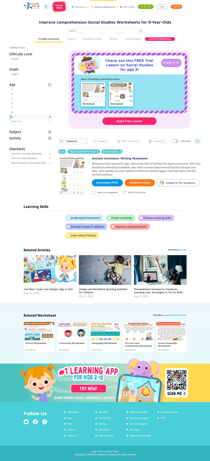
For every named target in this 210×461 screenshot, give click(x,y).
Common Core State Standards (26, 153)
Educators (80, 7)
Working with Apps (139, 417)
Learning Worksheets (175, 315)
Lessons (71, 38)
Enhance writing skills (157, 218)
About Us (72, 429)
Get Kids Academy (139, 423)
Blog (69, 423)
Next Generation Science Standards (28, 162)
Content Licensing (170, 412)
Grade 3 (15, 74)
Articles (182, 249)
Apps (70, 417)
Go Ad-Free (145, 6)
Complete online (139, 183)
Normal (15, 58)
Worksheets (73, 412)
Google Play (104, 417)
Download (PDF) (107, 183)
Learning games (133, 38)
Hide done (186, 141)
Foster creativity (121, 218)
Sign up (176, 6)
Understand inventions (85, 218)
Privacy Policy (112, 451)
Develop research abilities (87, 226)
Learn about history (83, 235)
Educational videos (92, 38)
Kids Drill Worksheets (160, 38)
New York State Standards (24, 158)
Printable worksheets (49, 38)
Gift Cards (128, 7)
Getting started (106, 435)
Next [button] (189, 276)
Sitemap (103, 423)
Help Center (104, 429)
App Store (103, 412)
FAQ (163, 417)
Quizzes (113, 38)
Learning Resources (104, 7)
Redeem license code (140, 435)
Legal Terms (97, 451)
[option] (50, 275)
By (61, 141)
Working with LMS (138, 412)
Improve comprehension (131, 226)
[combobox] (75, 141)
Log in (162, 6)
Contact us (72, 435)
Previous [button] (21, 276)
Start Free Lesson (129, 121)
